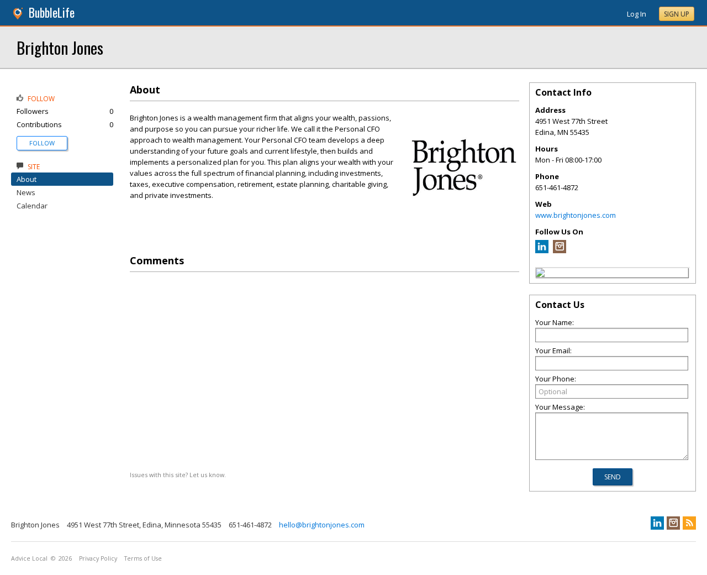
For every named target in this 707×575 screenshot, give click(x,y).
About (26, 179)
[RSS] (689, 523)
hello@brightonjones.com (322, 525)
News (26, 192)
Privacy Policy (98, 558)
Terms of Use (143, 558)
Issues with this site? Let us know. (178, 475)
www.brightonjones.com (575, 215)
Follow (42, 143)
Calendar (32, 206)
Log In (636, 14)
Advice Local (29, 558)
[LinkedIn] (541, 250)
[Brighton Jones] (540, 274)
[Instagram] (559, 250)
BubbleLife (52, 12)
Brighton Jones (60, 47)
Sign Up (676, 14)
